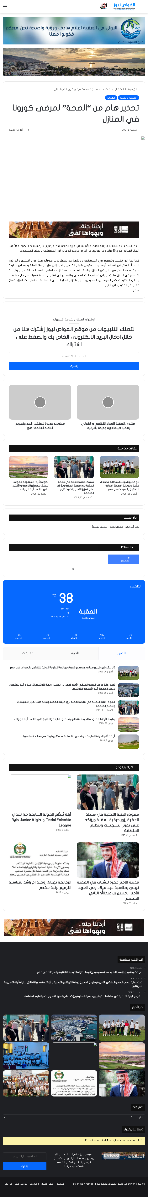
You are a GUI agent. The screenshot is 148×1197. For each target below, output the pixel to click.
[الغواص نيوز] (118, 7)
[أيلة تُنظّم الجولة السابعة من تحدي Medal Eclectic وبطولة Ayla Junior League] (128, 741)
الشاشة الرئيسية (117, 89)
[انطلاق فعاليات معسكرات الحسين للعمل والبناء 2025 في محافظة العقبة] (26, 1055)
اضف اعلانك (47, 1184)
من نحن (8, 1184)
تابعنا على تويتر (133, 1129)
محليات (111, 97)
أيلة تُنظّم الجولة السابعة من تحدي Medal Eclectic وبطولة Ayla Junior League (69, 736)
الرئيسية (132, 89)
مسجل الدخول (115, 527)
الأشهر (122, 653)
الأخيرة (75, 653)
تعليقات (27, 653)
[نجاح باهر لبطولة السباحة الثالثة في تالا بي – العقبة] (26, 1083)
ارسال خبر (34, 1184)
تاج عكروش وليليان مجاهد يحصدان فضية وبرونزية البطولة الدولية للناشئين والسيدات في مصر (119, 486)
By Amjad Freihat (83, 1184)
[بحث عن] (143, 8)
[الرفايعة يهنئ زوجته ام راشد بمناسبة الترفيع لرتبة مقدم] (40, 860)
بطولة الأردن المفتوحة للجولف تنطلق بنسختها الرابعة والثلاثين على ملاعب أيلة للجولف (30, 486)
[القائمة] (5, 8)
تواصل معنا (21, 1184)
